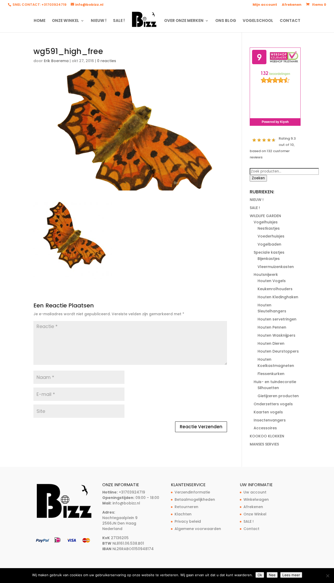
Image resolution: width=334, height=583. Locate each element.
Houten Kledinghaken (278, 297)
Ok (260, 575)
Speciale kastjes (269, 252)
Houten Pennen (272, 327)
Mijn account (265, 5)
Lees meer (291, 575)
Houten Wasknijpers (276, 335)
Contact (290, 21)
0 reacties (106, 60)
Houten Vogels (272, 280)
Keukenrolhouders (275, 289)
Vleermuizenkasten (276, 266)
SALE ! (119, 21)
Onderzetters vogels (273, 404)
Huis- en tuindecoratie (275, 381)
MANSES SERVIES (264, 444)
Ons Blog (225, 21)
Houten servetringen (277, 319)
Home (39, 21)
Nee (272, 575)
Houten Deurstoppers (278, 351)
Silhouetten (268, 387)
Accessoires (265, 428)
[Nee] (327, 575)
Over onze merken (184, 21)
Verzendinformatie (192, 492)
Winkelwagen (256, 499)
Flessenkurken (271, 373)
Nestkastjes (269, 228)
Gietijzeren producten (278, 395)
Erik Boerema (56, 60)
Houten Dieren (271, 343)
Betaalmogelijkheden (195, 499)
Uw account (254, 492)
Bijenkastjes (269, 258)
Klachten (183, 514)
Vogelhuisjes (266, 222)
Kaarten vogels (268, 412)
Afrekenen (291, 5)
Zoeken (258, 178)
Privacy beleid (188, 521)
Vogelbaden (269, 244)
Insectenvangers (270, 420)
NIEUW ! (98, 21)
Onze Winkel (65, 21)
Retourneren (186, 506)
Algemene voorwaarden (198, 528)
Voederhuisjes (271, 236)
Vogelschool (258, 21)
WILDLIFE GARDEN (265, 215)
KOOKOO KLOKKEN (267, 436)
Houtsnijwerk (266, 274)
